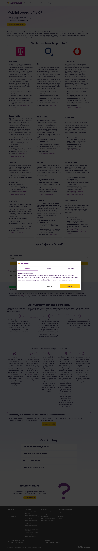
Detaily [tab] (49, 268)
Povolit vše (69, 286)
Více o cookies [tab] (70, 268)
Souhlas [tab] (27, 268)
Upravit (48, 286)
